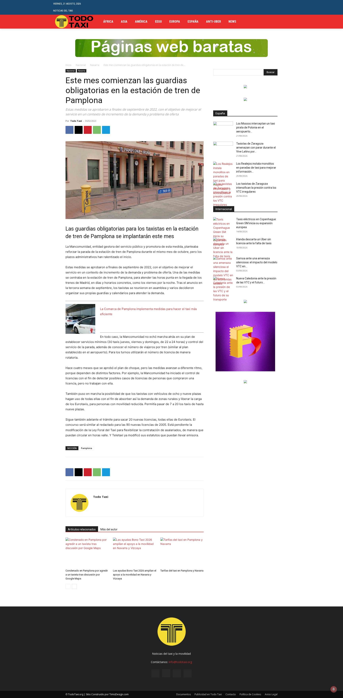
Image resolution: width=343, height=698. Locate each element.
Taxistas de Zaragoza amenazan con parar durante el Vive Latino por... (256, 147)
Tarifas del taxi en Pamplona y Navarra (181, 570)
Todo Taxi (76, 120)
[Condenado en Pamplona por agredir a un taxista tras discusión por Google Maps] (87, 552)
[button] (287, 7)
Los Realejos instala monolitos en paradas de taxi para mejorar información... (256, 167)
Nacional (81, 65)
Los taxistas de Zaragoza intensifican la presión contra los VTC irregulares (256, 187)
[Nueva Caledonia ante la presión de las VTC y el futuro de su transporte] (223, 288)
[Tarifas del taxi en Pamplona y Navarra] (182, 552)
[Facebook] (275, 21)
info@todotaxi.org (180, 662)
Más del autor (109, 529)
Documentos (183, 694)
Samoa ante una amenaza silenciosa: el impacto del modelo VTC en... (256, 262)
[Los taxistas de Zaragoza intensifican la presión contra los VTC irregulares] (223, 194)
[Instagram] (166, 673)
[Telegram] (281, 21)
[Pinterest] (88, 130)
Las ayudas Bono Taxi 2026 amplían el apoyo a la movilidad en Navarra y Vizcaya (134, 574)
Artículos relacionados (82, 529)
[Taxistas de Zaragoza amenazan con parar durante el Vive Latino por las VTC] (223, 148)
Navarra (94, 65)
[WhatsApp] (97, 130)
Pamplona (86, 448)
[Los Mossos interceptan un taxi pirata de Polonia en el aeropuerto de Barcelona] (223, 128)
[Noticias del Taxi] (74, 21)
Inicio (68, 65)
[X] (287, 21)
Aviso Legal (271, 694)
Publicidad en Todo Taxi (208, 694)
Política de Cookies (250, 694)
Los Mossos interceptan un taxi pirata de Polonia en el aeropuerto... (255, 127)
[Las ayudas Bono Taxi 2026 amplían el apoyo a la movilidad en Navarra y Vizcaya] (134, 552)
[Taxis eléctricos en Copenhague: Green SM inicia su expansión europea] (223, 231)
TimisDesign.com (119, 694)
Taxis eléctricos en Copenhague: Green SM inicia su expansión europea (256, 223)
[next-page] (74, 586)
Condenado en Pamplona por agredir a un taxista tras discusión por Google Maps (87, 574)
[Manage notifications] (333, 689)
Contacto (230, 694)
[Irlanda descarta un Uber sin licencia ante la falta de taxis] (223, 247)
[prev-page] (68, 586)
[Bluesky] (188, 673)
